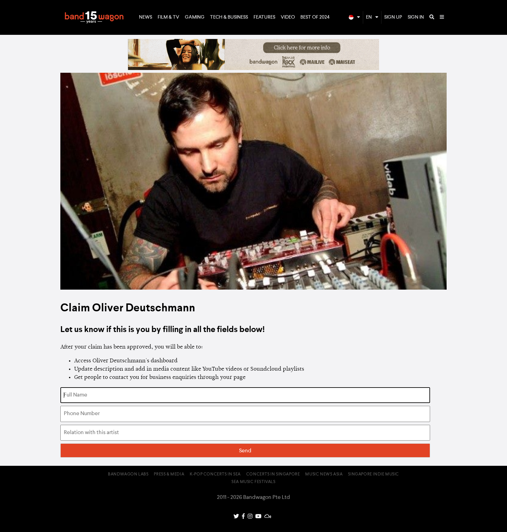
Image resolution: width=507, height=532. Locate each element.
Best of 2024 (315, 17)
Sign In (416, 17)
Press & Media (169, 474)
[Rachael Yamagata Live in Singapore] (253, 68)
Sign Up (393, 17)
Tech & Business (229, 17)
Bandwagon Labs (128, 474)
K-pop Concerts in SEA (215, 474)
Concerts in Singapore (273, 474)
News (145, 17)
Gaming (195, 17)
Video (288, 17)
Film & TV (168, 17)
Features (264, 17)
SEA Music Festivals (253, 482)
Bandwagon (94, 17)
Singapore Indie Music (373, 474)
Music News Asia (323, 474)
